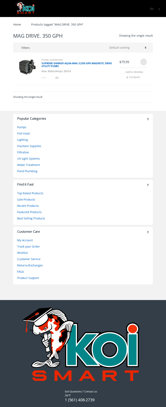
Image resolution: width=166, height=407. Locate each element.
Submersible (56, 59)
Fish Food (23, 133)
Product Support (28, 278)
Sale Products (26, 199)
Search (152, 8)
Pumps (45, 59)
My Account (25, 240)
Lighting (22, 140)
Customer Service (28, 259)
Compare (134, 77)
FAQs (20, 271)
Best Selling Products (31, 218)
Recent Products (28, 206)
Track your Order (28, 246)
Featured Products (29, 212)
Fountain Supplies (29, 146)
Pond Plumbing (27, 171)
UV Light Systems (28, 158)
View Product (143, 62)
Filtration (23, 152)
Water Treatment (28, 165)
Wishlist (22, 253)
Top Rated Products (30, 193)
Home (17, 24)
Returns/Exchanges (30, 265)
